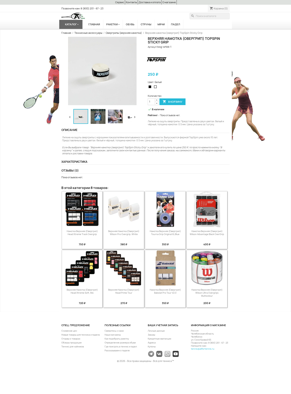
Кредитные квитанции (159, 338)
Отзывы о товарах (70, 338)
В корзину (172, 101)
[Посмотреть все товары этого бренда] (157, 59)
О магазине (169, 2)
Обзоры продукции (71, 342)
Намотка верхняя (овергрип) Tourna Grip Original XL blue (165, 233)
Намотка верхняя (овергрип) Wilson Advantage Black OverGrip (207, 233)
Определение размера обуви (120, 342)
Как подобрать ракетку (117, 338)
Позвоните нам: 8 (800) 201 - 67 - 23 (82, 8)
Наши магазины (113, 334)
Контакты (131, 2)
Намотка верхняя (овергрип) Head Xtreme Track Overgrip (82, 233)
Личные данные (156, 330)
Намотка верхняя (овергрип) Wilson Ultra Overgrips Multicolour (206, 292)
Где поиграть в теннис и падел (121, 346)
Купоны (152, 346)
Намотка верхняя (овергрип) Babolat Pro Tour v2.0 (165, 291)
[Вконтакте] (159, 353)
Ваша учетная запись (163, 325)
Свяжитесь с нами (114, 330)
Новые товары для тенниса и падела (80, 334)
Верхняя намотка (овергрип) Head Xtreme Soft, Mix (82, 291)
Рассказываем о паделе (117, 350)
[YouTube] (176, 353)
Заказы (151, 334)
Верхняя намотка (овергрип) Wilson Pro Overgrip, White (123, 233)
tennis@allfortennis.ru (202, 348)
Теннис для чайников (72, 346)
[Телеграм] (151, 353)
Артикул (152, 46)
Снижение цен (69, 330)
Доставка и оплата (150, 2)
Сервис (119, 2)
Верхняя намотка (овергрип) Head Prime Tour (123, 291)
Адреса (152, 342)
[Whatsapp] (167, 353)
